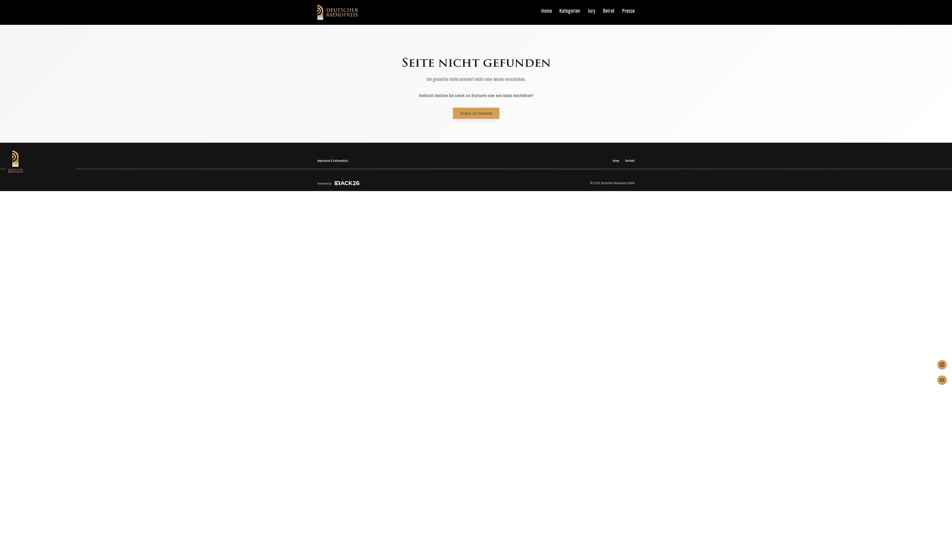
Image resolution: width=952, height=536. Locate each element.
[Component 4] (942, 380)
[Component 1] (942, 365)
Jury (591, 11)
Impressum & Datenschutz (332, 161)
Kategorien (569, 11)
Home (546, 11)
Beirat (609, 11)
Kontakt (630, 161)
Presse (628, 11)
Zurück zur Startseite (476, 113)
